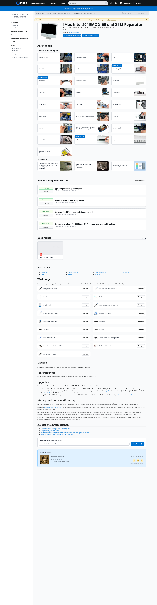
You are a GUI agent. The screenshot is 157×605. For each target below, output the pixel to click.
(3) (125, 272)
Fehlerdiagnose (16, 48)
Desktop (48, 13)
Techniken (42, 159)
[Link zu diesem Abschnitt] (36, 237)
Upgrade (106, 391)
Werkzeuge (43, 279)
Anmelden (138, 3)
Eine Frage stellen (140, 180)
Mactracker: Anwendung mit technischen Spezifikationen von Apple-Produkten (65, 433)
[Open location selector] (116, 3)
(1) (44, 272)
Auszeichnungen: (137, 456)
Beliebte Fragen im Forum (19, 31)
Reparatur (15, 25)
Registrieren (128, 3)
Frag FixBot (136, 444)
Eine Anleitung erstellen (73, 35)
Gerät (38, 13)
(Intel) (60, 13)
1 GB (127, 391)
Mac (43, 13)
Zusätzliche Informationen (20, 57)
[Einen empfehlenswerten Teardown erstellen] (141, 460)
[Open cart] (120, 3)
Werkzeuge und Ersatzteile (19, 38)
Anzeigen (85, 288)
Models (13, 42)
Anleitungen (15, 22)
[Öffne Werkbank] (111, 3)
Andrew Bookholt (74, 32)
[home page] (21, 3)
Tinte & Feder (45, 452)
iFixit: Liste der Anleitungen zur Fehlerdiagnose (55, 429)
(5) (97, 274)
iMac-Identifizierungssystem (52, 407)
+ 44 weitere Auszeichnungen (135, 463)
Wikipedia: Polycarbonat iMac (50, 431)
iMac (54, 13)
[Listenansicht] (142, 237)
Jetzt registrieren (87, 9)
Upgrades (15, 50)
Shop (63, 3)
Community (53, 3)
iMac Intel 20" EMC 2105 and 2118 (20, 16)
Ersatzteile (43, 267)
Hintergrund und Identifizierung (17, 54)
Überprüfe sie (111, 20)
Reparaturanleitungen (47, 50)
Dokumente (14, 35)
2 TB (131, 395)
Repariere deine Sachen (38, 3)
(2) (43, 274)
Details (13, 45)
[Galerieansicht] (145, 237)
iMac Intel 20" (68, 13)
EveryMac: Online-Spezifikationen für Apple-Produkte (57, 434)
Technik (14, 28)
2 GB (48, 393)
